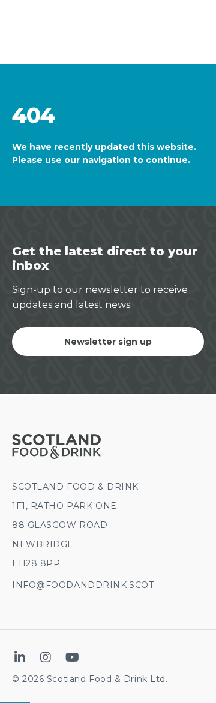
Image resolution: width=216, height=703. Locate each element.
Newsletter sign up (108, 341)
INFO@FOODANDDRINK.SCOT (83, 585)
